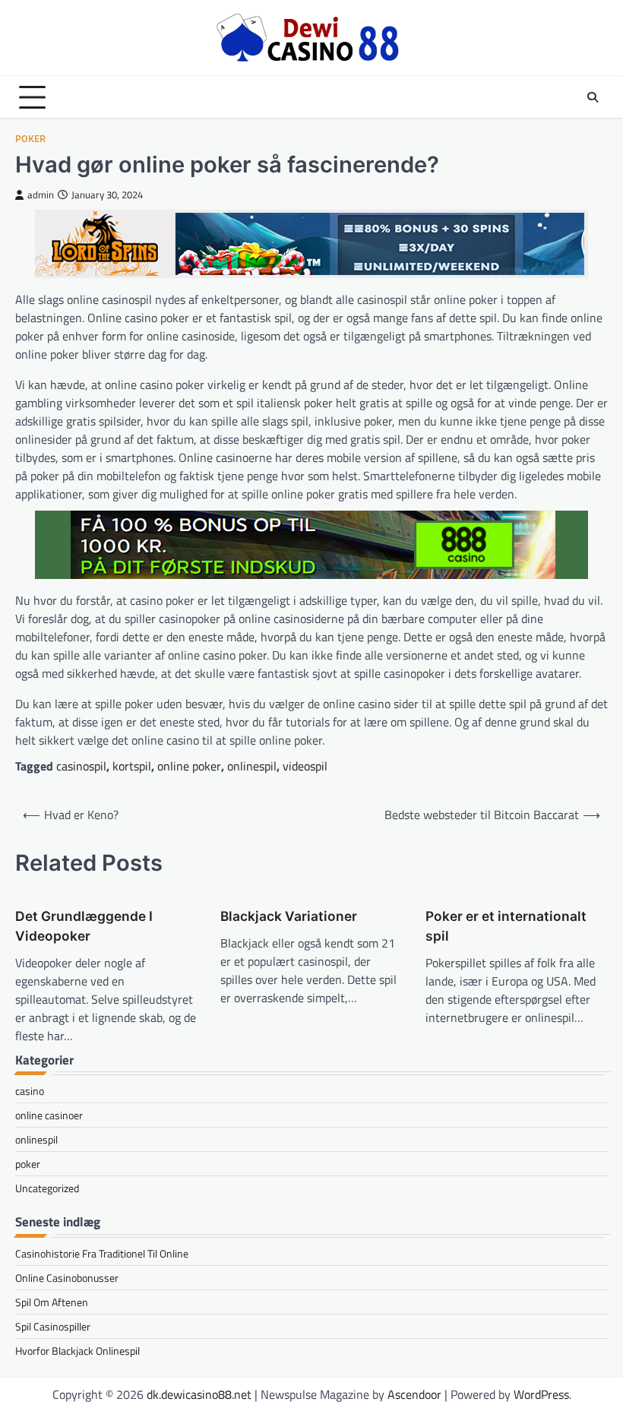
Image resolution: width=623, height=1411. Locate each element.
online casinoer (49, 1115)
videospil (305, 766)
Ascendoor (414, 1394)
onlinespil (252, 766)
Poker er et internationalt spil (506, 926)
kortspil (131, 766)
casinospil (81, 766)
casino (29, 1091)
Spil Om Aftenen (51, 1302)
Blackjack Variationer (288, 916)
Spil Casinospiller (52, 1326)
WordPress (541, 1394)
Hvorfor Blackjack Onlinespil (77, 1351)
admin (40, 195)
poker (30, 138)
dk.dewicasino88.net (199, 1394)
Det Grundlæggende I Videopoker (84, 926)
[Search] (592, 97)
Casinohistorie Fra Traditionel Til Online (101, 1253)
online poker (189, 766)
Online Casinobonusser (67, 1278)
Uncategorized (47, 1188)
